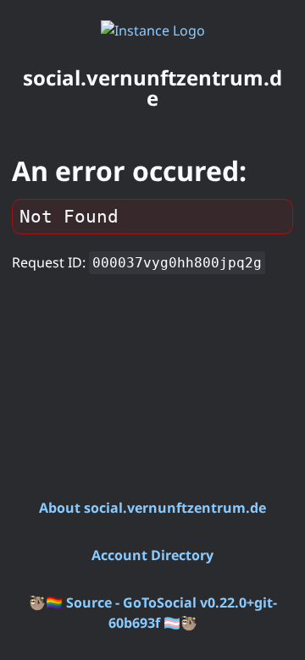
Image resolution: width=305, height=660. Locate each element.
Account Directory (153, 555)
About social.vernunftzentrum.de (152, 507)
